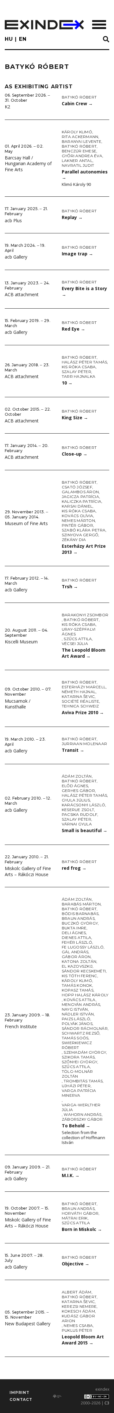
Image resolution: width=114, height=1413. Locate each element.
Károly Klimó (77, 131)
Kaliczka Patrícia (81, 501)
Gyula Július (76, 800)
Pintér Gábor (77, 525)
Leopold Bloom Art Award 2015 (83, 1340)
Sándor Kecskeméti (84, 971)
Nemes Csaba (78, 1325)
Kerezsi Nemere (79, 1306)
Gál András (75, 951)
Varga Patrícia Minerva (79, 1093)
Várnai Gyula (77, 824)
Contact (21, 1399)
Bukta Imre (74, 928)
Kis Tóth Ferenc (79, 975)
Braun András (78, 918)
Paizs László (76, 1018)
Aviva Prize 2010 (83, 712)
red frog (74, 868)
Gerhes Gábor (78, 790)
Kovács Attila (79, 999)
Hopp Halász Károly (85, 994)
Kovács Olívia (77, 515)
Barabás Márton (81, 904)
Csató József (77, 487)
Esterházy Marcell (84, 687)
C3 (106, 1403)
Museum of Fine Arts (26, 523)
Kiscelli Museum (21, 642)
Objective (75, 1264)
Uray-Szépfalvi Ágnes (78, 631)
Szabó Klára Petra (83, 530)
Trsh (70, 586)
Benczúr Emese (79, 151)
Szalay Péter (76, 371)
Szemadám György (85, 1052)
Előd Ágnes (75, 785)
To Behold (76, 1126)
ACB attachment (22, 294)
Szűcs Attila (78, 638)
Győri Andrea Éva (82, 155)
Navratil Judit (78, 165)
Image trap (77, 254)
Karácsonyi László (83, 804)
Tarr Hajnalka (78, 376)
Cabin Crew (77, 103)
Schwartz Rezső (80, 1033)
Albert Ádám (77, 1292)
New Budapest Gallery (27, 1324)
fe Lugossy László (83, 947)
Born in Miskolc (82, 1229)
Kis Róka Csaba (79, 366)
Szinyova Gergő (80, 534)
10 (67, 383)
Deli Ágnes (74, 932)
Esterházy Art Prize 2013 (84, 549)
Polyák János (77, 1023)
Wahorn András (82, 1114)
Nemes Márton (78, 520)
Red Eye (73, 329)
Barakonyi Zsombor (85, 614)
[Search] (106, 39)
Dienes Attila (76, 937)
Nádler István (78, 1014)
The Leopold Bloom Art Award (83, 653)
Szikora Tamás (78, 1057)
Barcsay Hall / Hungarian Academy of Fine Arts (28, 163)
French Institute (21, 1026)
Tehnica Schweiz (80, 706)
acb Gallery (16, 257)
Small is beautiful (84, 830)
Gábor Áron (76, 956)
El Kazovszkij (77, 966)
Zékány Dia (74, 539)
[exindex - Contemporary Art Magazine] (44, 25)
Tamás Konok (77, 985)
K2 (7, 107)
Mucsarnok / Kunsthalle (17, 704)
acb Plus (13, 220)
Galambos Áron (80, 491)
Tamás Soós (75, 1038)
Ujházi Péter (76, 1085)
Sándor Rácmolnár (85, 1028)
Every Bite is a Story (84, 291)
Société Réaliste (80, 701)
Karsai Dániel (77, 506)
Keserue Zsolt (78, 809)
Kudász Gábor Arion (78, 1318)
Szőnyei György (79, 1061)
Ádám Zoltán (77, 776)
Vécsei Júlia (75, 643)
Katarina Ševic (78, 696)
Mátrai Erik (75, 1218)
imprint (19, 1392)
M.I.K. (70, 1175)
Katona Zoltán (79, 961)
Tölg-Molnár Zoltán (77, 1074)
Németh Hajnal (79, 691)
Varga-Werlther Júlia (81, 1107)
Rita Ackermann (80, 136)
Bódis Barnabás (80, 913)
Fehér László (77, 942)
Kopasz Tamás (77, 990)
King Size (75, 417)
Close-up (74, 454)
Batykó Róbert (79, 97)
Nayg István (75, 1009)
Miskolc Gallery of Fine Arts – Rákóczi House (28, 871)
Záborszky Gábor (82, 1119)
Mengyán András (81, 1004)
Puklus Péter (77, 1330)
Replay (72, 217)
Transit (73, 750)
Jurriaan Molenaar (84, 743)
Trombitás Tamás (83, 1081)
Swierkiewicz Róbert (77, 1045)
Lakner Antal (77, 160)
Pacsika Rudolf (79, 814)
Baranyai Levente (81, 141)
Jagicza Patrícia (80, 496)
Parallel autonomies (85, 175)
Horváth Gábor (80, 1213)
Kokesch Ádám (78, 1311)
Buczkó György (80, 923)
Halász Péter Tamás (84, 362)
